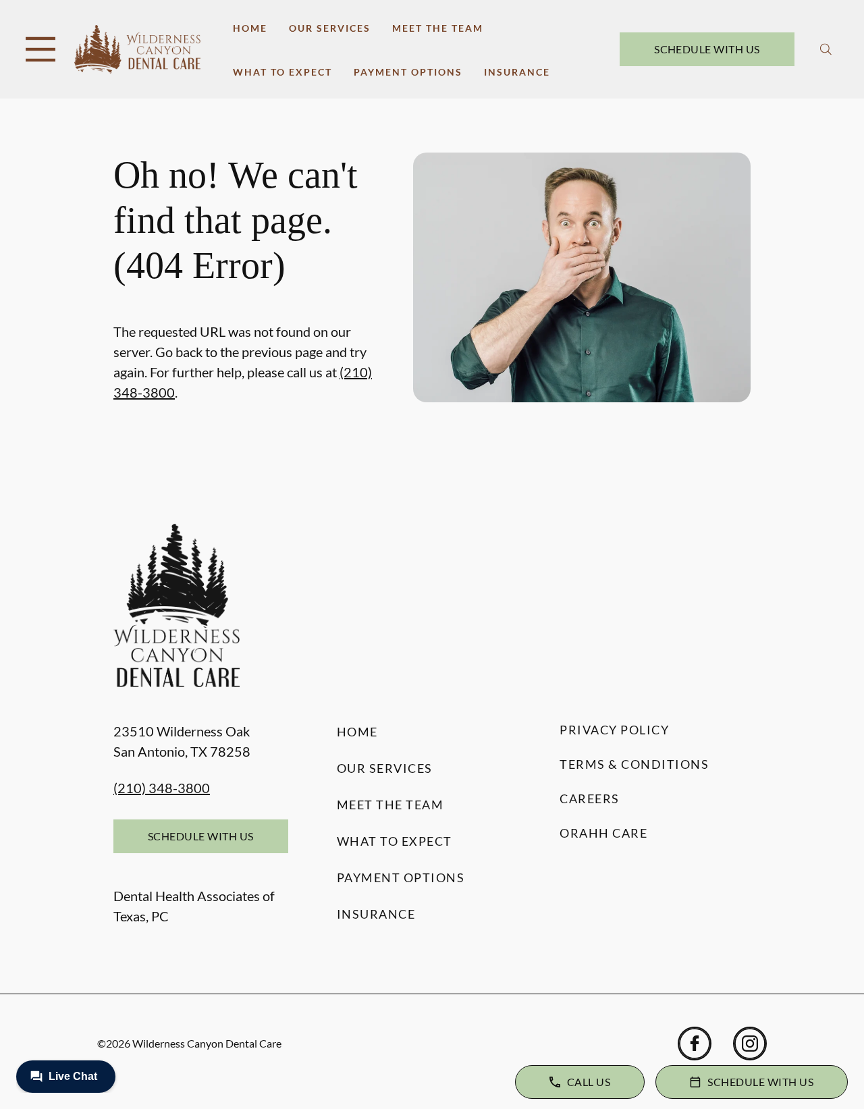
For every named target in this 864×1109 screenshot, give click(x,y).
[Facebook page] (694, 1043)
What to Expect (282, 72)
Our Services (330, 28)
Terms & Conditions (634, 764)
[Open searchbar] (825, 49)
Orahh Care (603, 833)
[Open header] (40, 49)
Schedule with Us (707, 49)
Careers (590, 798)
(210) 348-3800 (161, 788)
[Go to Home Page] (137, 49)
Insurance (517, 72)
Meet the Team (437, 28)
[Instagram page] (750, 1043)
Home (250, 28)
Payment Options (408, 72)
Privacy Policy (614, 729)
